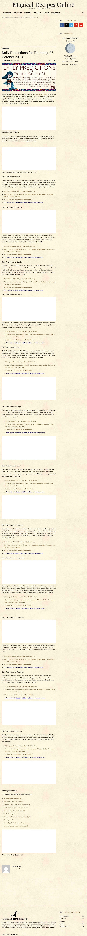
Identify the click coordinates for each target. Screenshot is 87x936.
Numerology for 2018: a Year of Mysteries (16, 823)
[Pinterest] (76, 25)
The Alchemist (6, 60)
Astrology (37, 13)
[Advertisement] (29, 118)
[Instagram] (66, 25)
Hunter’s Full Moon (41, 94)
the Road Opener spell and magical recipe (16, 808)
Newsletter (55, 13)
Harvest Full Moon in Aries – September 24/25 (17, 817)
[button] (83, 13)
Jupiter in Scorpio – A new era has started (16, 826)
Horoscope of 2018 (9, 820)
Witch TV (27, 13)
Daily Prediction (10, 17)
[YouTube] (81, 25)
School (46, 13)
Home (3, 17)
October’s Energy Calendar (11, 814)
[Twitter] (71, 25)
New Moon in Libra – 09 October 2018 (14, 801)
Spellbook (7, 13)
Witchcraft (17, 13)
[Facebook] (62, 25)
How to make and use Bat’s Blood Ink (14, 811)
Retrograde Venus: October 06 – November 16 (17, 804)
